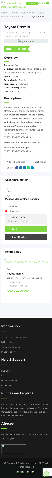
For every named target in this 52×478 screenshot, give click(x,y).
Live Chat (5, 371)
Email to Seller (19, 237)
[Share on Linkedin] (24, 167)
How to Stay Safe (9, 380)
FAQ (3, 375)
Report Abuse (39, 162)
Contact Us (6, 385)
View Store (13, 206)
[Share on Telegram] (32, 167)
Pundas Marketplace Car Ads (22, 199)
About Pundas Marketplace (14, 337)
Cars (17, 65)
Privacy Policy (8, 352)
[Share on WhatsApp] (28, 167)
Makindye (14, 286)
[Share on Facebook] (16, 167)
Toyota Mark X (15, 273)
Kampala (24, 36)
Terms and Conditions (11, 347)
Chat (14, 229)
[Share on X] (20, 167)
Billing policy (7, 342)
